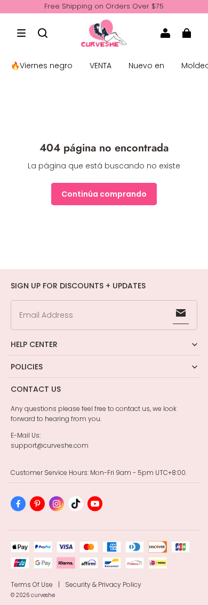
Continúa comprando (104, 194)
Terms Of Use (32, 584)
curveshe (43, 595)
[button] (21, 33)
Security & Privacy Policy (103, 584)
